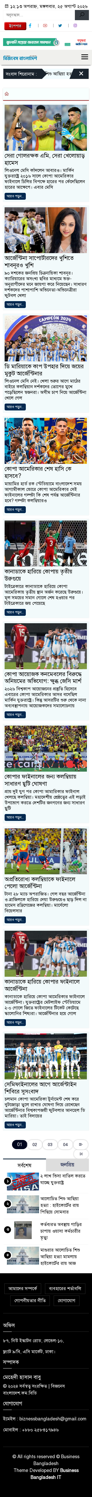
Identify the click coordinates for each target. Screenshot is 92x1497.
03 (50, 1144)
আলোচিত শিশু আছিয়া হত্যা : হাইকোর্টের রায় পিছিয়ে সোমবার (59, 1205)
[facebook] (31, 26)
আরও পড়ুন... (15, 196)
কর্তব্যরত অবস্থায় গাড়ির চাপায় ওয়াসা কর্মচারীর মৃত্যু (61, 1231)
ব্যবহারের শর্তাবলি (65, 1288)
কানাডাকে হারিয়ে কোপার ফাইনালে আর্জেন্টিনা (42, 985)
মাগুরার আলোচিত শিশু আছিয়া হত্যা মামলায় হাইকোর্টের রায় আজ (60, 1256)
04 (65, 1144)
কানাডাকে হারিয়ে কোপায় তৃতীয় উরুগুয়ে (38, 575)
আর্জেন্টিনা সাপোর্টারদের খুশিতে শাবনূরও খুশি (39, 261)
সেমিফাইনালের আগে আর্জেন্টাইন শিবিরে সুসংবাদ (41, 1088)
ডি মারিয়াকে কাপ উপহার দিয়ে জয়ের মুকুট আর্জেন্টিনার (44, 370)
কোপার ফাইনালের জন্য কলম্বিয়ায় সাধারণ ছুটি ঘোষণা (40, 780)
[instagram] (76, 26)
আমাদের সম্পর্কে (22, 1288)
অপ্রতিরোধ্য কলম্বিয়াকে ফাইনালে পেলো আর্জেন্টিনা (40, 883)
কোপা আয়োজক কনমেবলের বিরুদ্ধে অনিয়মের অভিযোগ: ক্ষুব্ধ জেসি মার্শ (43, 677)
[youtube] (46, 26)
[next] (80, 1144)
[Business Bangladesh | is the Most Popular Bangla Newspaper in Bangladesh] (20, 57)
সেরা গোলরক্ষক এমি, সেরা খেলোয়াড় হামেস (45, 159)
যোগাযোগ (66, 1300)
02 (34, 1144)
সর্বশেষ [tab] (24, 1165)
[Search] (82, 15)
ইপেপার (15, 26)
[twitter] (61, 26)
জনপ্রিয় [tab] (67, 1165)
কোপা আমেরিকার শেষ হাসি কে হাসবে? (38, 472)
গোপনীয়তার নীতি (30, 1300)
